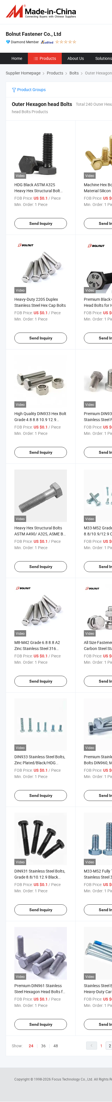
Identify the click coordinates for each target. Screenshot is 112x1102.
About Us (75, 58)
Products (48, 58)
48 (55, 1045)
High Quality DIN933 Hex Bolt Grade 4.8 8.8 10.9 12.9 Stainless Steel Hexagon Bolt (40, 419)
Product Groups (31, 89)
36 (43, 1045)
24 (31, 1046)
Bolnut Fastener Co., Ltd (33, 34)
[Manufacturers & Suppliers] (42, 11)
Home (16, 58)
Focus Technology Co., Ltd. (73, 1079)
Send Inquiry (40, 223)
